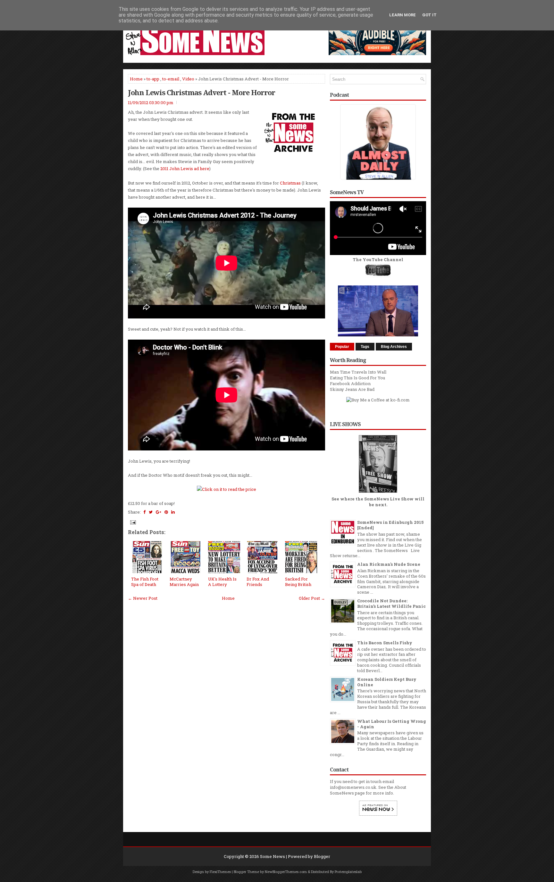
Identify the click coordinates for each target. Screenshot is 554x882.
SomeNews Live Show (389, 499)
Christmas (290, 183)
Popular (342, 346)
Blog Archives (394, 346)
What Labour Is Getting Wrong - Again (391, 724)
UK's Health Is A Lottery (222, 581)
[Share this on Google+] (158, 512)
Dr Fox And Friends (258, 581)
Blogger (322, 856)
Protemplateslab (348, 871)
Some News (272, 856)
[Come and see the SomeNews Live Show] (378, 493)
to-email (170, 79)
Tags (365, 346)
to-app (153, 79)
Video (188, 79)
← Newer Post (142, 598)
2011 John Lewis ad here (184, 168)
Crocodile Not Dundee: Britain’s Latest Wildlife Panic (391, 603)
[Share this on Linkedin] (173, 512)
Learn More (402, 14)
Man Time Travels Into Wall (358, 372)
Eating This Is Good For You (357, 378)
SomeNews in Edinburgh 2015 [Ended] (390, 525)
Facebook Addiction (350, 383)
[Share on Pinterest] (166, 512)
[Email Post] (132, 522)
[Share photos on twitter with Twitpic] (226, 489)
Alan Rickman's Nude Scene (388, 564)
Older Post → (312, 598)
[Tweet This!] (150, 512)
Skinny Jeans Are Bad (352, 389)
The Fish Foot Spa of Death (144, 581)
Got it (429, 14)
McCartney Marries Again (184, 581)
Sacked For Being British (298, 581)
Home (136, 79)
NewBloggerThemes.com (286, 871)
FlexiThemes (220, 871)
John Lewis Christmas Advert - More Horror (201, 92)
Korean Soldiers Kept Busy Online (386, 682)
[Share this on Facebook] (144, 512)
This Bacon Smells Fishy (384, 643)
